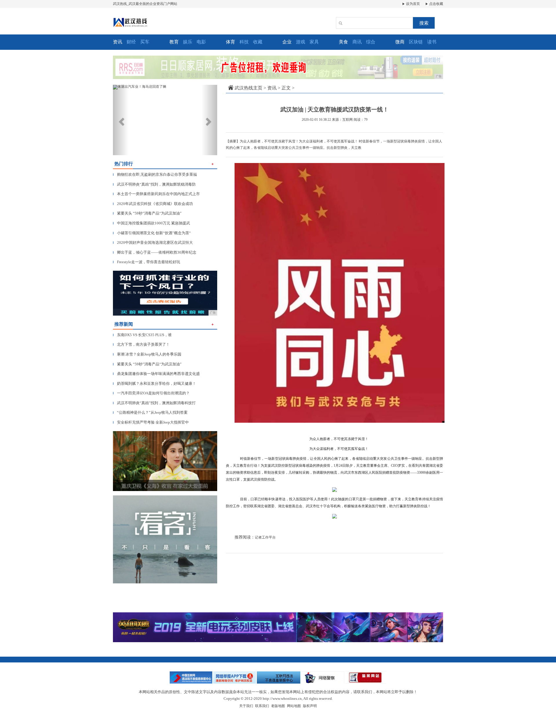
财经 (131, 41)
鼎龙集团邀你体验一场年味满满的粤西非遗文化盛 (156, 373)
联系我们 (262, 706)
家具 (314, 41)
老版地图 (278, 706)
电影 (201, 41)
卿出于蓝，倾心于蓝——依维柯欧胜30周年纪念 (154, 252)
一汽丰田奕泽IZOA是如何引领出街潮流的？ (151, 393)
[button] (121, 120)
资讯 (272, 87)
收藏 (257, 41)
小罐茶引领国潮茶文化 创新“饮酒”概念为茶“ (152, 233)
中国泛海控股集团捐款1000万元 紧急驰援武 (151, 223)
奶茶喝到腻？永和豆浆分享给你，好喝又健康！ (154, 383)
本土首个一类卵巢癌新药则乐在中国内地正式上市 (156, 194)
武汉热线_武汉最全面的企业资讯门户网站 (145, 4)
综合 (370, 41)
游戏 (300, 41)
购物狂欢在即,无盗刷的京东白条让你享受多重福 (155, 174)
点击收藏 (435, 4)
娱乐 (187, 41)
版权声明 (310, 706)
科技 (244, 41)
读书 (431, 41)
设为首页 (412, 4)
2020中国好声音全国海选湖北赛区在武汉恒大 (153, 242)
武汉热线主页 (248, 87)
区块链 (416, 41)
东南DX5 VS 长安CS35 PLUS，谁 (142, 335)
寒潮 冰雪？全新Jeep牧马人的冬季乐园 (147, 354)
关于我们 (246, 706)
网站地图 (294, 706)
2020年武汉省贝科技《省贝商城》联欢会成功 (153, 204)
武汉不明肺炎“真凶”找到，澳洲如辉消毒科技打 (154, 403)
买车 (144, 41)
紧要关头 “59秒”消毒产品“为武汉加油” (147, 213)
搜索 (424, 23)
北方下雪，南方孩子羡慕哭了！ (141, 344)
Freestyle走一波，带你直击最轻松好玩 (146, 262)
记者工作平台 (265, 537)
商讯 (357, 41)
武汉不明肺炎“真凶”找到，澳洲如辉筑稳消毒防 (154, 184)
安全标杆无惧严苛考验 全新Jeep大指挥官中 (151, 422)
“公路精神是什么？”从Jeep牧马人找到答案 (150, 412)
